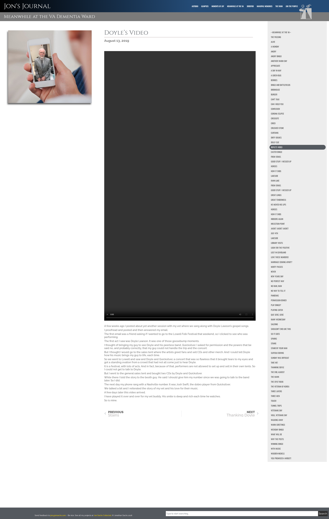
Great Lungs (276, 195)
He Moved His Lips (278, 204)
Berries (274, 80)
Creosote (275, 118)
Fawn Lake (275, 180)
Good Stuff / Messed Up (281, 161)
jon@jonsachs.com (58, 515)
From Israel (276, 156)
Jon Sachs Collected (102, 515)
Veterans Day (276, 410)
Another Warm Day (279, 61)
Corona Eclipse (277, 113)
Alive (273, 41)
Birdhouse (275, 89)
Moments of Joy (218, 6)
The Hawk (275, 376)
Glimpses (204, 6)
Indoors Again (277, 219)
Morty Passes (277, 266)
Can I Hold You (277, 104)
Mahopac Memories (264, 6)
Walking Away (277, 419)
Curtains (274, 132)
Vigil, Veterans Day (279, 415)
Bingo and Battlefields (280, 84)
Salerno (274, 324)
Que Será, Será (277, 314)
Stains (273, 343)
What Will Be (276, 434)
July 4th (274, 233)
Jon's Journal (27, 6)
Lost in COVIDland (278, 252)
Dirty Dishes (276, 137)
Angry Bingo (276, 56)
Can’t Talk (275, 99)
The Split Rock (277, 381)
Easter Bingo (276, 151)
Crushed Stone (277, 128)
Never (273, 271)
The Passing (276, 37)
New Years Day (277, 276)
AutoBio (195, 6)
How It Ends (276, 171)
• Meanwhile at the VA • (281, 32)
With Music (276, 448)
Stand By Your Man (279, 348)
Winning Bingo (277, 443)
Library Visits (277, 242)
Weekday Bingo (277, 429)
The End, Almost (278, 372)
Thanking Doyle (277, 367)
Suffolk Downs (277, 352)
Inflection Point (278, 223)
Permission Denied (278, 300)
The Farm (279, 6)
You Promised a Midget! (281, 458)
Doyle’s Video (276, 147)
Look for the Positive (280, 247)
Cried (273, 123)
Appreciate (275, 65)
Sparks (274, 338)
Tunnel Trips (276, 405)
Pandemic (275, 295)
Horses (274, 166)
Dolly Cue (275, 142)
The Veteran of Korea (280, 386)
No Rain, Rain (276, 286)
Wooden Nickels (278, 453)
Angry (273, 51)
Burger (274, 94)
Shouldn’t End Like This (281, 329)
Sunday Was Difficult (280, 357)
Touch (273, 400)
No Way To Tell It (278, 290)
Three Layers (276, 391)
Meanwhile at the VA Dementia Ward (49, 17)
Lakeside (274, 175)
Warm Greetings (278, 424)
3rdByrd (250, 6)
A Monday (275, 46)
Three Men (275, 396)
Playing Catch (277, 309)
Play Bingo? (276, 305)
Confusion (275, 108)
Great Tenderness (278, 199)
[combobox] (242, 513)
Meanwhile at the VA (235, 6)
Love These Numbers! (280, 257)
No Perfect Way (277, 281)
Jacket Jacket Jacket (280, 228)
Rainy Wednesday (278, 319)
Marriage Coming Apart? (281, 262)
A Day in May (276, 70)
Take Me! (274, 362)
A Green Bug (276, 75)
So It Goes (275, 333)
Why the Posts (277, 439)
